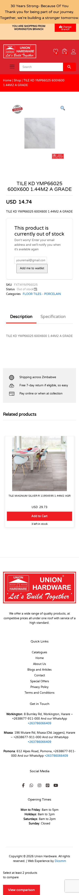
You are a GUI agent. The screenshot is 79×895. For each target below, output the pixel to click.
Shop (17, 80)
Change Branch (66, 28)
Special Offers (39, 681)
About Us (39, 664)
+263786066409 (39, 723)
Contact (39, 675)
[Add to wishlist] (39, 489)
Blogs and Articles (39, 669)
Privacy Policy (39, 687)
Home (7, 80)
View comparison (21, 890)
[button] (39, 516)
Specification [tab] (53, 317)
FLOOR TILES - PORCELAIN (42, 294)
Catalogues (39, 652)
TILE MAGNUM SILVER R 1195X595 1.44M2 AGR (40, 495)
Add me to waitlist (32, 268)
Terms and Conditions (39, 693)
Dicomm (60, 861)
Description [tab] (21, 317)
